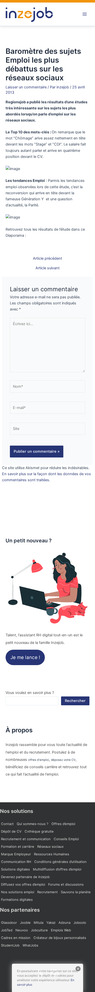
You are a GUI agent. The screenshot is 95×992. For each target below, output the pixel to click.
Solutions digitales (15, 869)
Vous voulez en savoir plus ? (30, 692)
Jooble (25, 923)
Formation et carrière (17, 846)
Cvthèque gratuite (39, 831)
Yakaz (50, 923)
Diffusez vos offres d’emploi (23, 884)
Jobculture (39, 930)
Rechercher (75, 700)
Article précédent (47, 258)
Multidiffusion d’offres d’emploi (57, 869)
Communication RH (16, 862)
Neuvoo (21, 930)
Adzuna (64, 923)
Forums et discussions (66, 884)
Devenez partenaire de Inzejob (25, 877)
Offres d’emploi (63, 824)
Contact (7, 824)
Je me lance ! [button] (25, 657)
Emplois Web (61, 930)
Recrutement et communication (26, 839)
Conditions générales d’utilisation (60, 862)
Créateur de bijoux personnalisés (59, 938)
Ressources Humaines (51, 854)
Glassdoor (9, 923)
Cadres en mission (15, 938)
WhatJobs (30, 945)
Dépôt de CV (11, 831)
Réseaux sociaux (50, 846)
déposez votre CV (63, 760)
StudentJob (10, 945)
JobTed (6, 930)
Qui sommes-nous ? (32, 824)
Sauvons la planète (76, 892)
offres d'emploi (38, 760)
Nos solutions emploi (17, 892)
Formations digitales (17, 900)
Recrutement (47, 892)
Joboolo (79, 923)
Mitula (38, 923)
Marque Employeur (16, 854)
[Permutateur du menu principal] (84, 14)
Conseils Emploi (66, 839)
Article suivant (47, 268)
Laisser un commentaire (26, 87)
